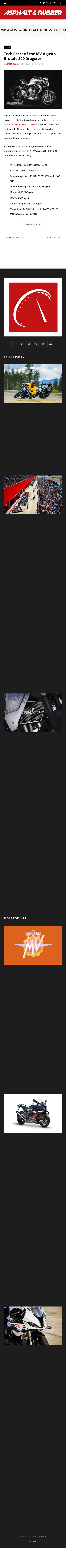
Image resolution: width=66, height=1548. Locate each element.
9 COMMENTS (37, 64)
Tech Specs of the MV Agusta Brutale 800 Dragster (30, 56)
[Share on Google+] (55, 238)
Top (34, 1541)
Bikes (7, 47)
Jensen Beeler (12, 64)
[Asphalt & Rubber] (33, 12)
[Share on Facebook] (47, 238)
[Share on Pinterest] (59, 238)
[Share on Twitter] (51, 238)
